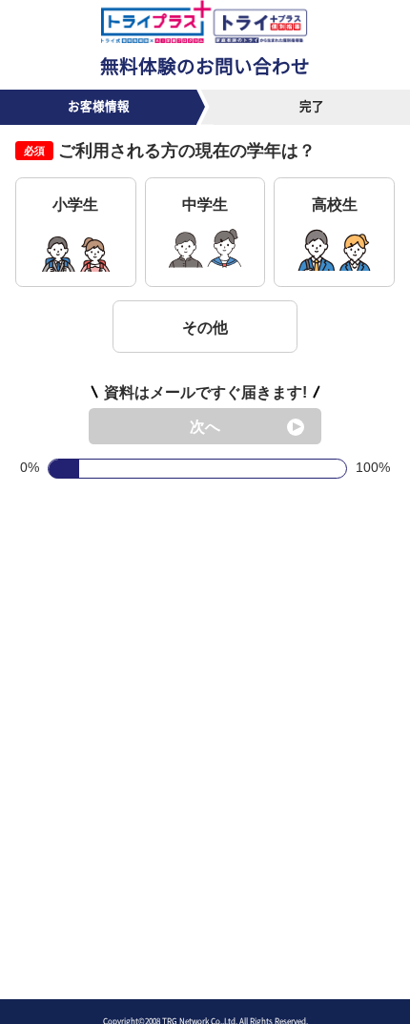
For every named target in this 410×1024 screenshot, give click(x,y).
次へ (205, 426)
